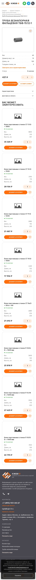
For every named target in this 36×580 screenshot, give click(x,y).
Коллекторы (6, 543)
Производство (7, 530)
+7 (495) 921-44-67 (11, 503)
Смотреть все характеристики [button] (14, 68)
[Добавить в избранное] (30, 31)
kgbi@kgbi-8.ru (8, 509)
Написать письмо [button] (8, 512)
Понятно (18, 575)
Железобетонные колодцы (11, 546)
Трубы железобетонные (10, 549)
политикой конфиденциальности (18, 567)
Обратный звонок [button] (8, 505)
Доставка (5, 533)
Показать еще (7, 536)
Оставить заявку (26, 84)
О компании (6, 527)
